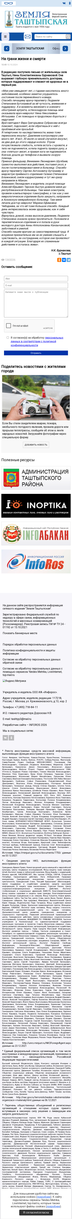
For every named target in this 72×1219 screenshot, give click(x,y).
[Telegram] (69, 260)
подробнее (44, 1196)
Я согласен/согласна (36, 1212)
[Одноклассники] (59, 260)
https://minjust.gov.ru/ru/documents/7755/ (38, 852)
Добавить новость (36, 444)
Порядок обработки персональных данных (30, 644)
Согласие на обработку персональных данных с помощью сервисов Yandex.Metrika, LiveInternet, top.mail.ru (32, 672)
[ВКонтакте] (64, 260)
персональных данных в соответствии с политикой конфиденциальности (37, 341)
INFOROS (34, 724)
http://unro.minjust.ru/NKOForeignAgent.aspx (46, 1043)
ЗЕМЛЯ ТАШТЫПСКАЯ (30, 48)
